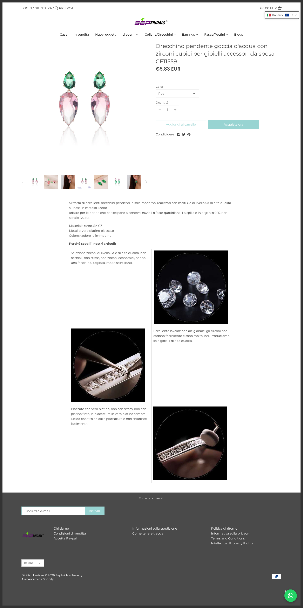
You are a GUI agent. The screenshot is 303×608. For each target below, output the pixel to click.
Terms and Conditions (228, 538)
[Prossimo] (146, 181)
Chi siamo (61, 528)
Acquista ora (233, 124)
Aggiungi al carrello (181, 124)
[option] (35, 182)
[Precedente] (22, 181)
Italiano (28, 562)
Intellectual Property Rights (232, 543)
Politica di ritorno (224, 528)
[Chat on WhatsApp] (290, 595)
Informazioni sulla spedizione (154, 528)
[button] (282, 15)
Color (159, 86)
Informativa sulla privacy (230, 533)
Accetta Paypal (65, 538)
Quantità (162, 102)
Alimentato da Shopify (37, 579)
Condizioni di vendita (70, 533)
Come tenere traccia (147, 533)
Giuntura (43, 8)
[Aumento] (175, 110)
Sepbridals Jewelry (69, 575)
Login (26, 8)
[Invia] (56, 8)
